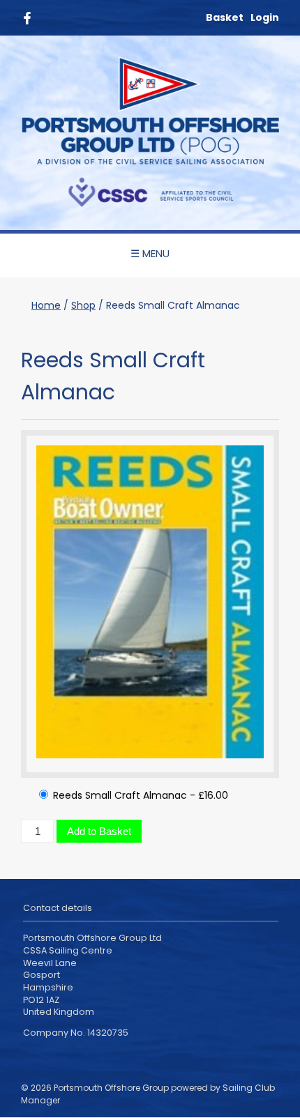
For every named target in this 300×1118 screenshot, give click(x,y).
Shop (83, 305)
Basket (224, 17)
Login (264, 17)
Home (46, 305)
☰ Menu (150, 253)
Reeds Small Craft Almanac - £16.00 (139, 795)
